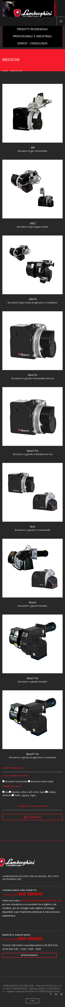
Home (5, 71)
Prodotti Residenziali (32, 29)
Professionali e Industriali (32, 36)
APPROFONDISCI (29, 955)
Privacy (56, 991)
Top (32, 1001)
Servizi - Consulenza (32, 43)
